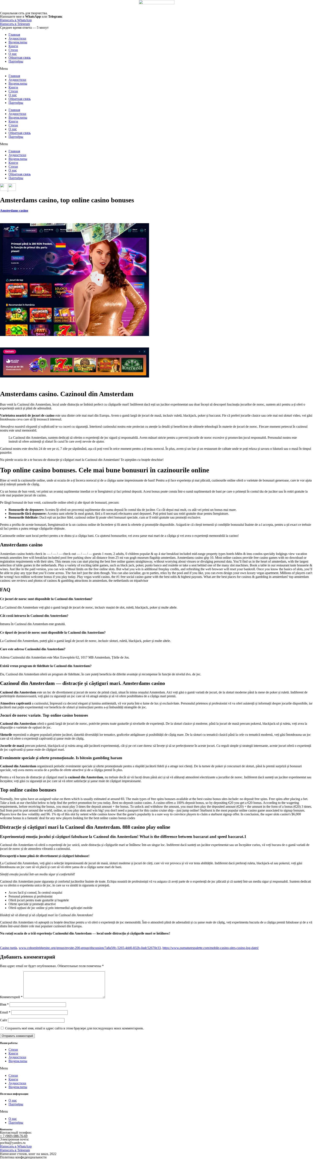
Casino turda (8, 948)
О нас (13, 54)
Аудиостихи (17, 38)
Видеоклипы (18, 42)
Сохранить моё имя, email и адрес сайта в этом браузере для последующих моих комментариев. (74, 1028)
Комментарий (11, 997)
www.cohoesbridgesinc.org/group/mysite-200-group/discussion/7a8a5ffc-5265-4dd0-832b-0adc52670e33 (90, 948)
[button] (156, 69)
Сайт (3, 1020)
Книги (13, 46)
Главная (14, 34)
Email (5, 1012)
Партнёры (16, 61)
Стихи (13, 50)
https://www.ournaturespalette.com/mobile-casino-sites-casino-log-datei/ (210, 948)
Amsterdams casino (14, 210)
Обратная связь (20, 57)
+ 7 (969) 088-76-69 (13, 1136)
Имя (4, 1004)
